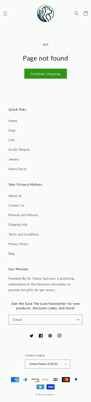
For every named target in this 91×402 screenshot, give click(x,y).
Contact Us (16, 205)
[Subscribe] (77, 320)
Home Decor (17, 169)
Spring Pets (49, 394)
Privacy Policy (18, 244)
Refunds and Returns (23, 215)
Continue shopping (46, 74)
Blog (11, 253)
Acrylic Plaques (19, 149)
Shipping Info (18, 224)
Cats (11, 140)
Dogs (12, 130)
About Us (15, 196)
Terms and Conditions (23, 234)
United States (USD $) (43, 364)
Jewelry (13, 159)
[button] (5, 13)
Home (12, 121)
